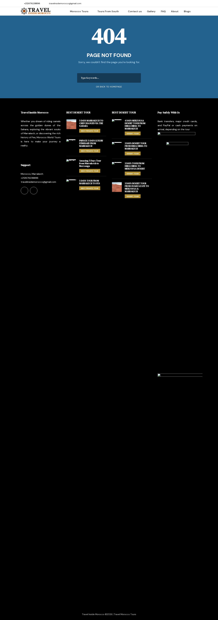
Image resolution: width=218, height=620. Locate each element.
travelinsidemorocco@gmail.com (65, 3)
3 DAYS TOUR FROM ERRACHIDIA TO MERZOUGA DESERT (135, 166)
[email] (187, 3)
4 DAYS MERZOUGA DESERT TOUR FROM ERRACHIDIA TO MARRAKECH (135, 124)
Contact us (135, 11)
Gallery (151, 11)
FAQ (163, 11)
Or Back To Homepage (109, 86)
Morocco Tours (79, 11)
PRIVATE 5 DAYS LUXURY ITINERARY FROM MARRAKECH (91, 143)
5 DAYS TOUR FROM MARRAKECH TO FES (89, 182)
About (175, 11)
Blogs (187, 11)
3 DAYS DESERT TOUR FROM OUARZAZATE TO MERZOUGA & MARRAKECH (137, 187)
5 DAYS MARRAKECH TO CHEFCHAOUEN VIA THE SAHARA (91, 123)
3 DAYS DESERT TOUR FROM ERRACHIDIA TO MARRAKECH (136, 146)
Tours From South (108, 11)
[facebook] (191, 3)
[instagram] (196, 3)
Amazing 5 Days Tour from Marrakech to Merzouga (90, 163)
